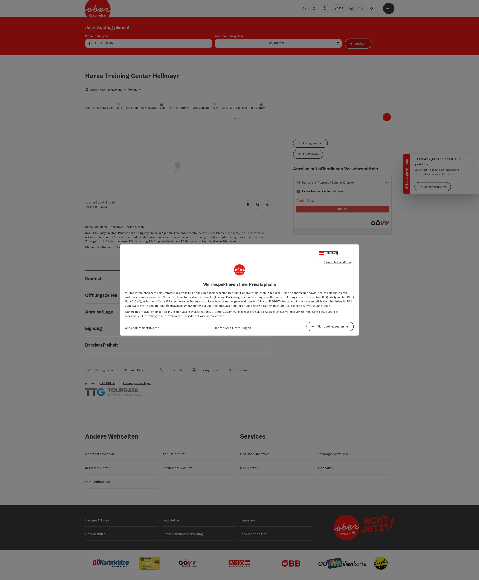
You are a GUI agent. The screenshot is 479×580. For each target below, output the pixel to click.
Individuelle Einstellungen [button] (233, 328)
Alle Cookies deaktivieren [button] (142, 328)
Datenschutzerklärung (338, 262)
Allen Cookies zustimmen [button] (333, 326)
